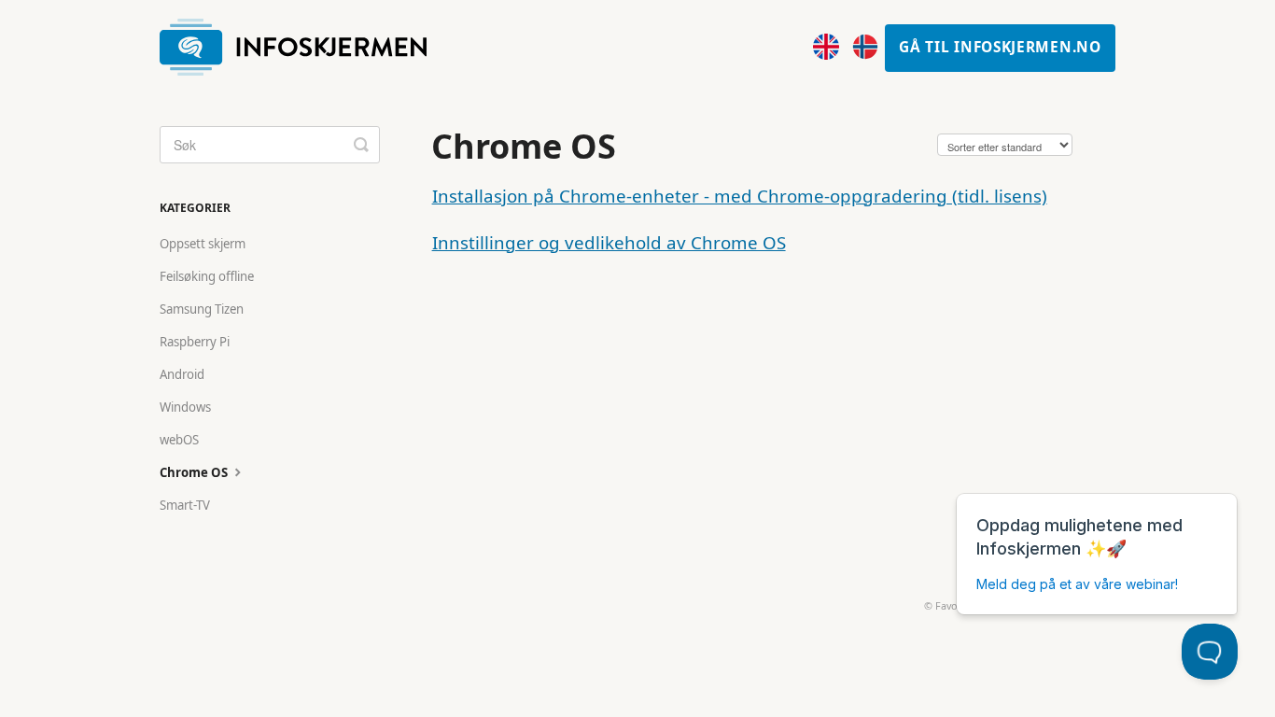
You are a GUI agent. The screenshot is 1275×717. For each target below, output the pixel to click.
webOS (179, 439)
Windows (185, 407)
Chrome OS (195, 472)
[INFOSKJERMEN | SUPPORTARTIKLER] (302, 48)
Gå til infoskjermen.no (999, 47)
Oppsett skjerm (202, 243)
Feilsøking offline (207, 276)
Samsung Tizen (202, 309)
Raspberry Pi (195, 341)
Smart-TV (185, 505)
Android (182, 374)
